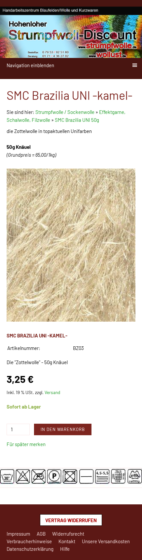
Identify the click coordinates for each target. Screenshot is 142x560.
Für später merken (26, 444)
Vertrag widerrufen (71, 520)
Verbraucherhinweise (29, 541)
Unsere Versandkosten (106, 541)
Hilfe (65, 549)
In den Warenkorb (63, 429)
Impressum (18, 534)
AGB (41, 534)
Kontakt (66, 541)
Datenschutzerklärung (30, 549)
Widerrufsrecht (68, 534)
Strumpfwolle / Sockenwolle (65, 112)
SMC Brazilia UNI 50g (77, 120)
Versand (52, 392)
